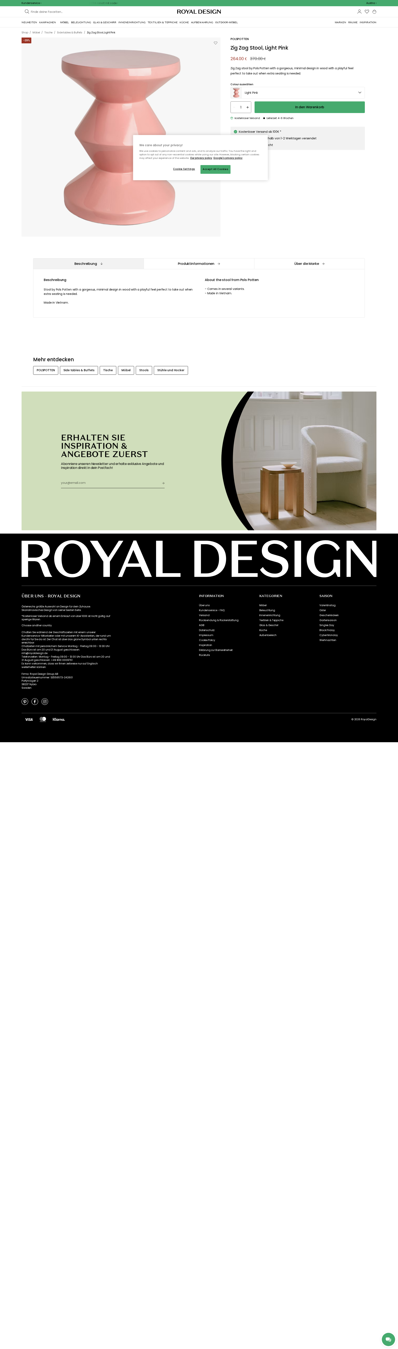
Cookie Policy (207, 640)
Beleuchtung (267, 610)
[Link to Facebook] (35, 701)
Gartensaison (327, 620)
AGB (201, 625)
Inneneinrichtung (269, 615)
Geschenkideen (329, 615)
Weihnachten (327, 640)
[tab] (88, 263)
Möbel (263, 605)
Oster (322, 610)
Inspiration (205, 645)
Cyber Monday (328, 635)
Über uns (204, 605)
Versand (204, 615)
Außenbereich (268, 635)
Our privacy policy (201, 158)
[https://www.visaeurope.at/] (29, 719)
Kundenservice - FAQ (211, 610)
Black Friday (327, 630)
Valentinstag (327, 605)
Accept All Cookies (215, 169)
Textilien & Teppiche (271, 620)
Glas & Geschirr (269, 625)
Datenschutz (207, 630)
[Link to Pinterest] (25, 701)
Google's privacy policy (228, 158)
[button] (371, 3)
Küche (263, 630)
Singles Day (326, 625)
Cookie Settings (184, 169)
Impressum (206, 635)
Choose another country (37, 625)
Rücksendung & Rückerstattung (219, 620)
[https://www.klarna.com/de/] (59, 719)
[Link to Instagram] (44, 701)
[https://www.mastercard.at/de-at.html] (42, 719)
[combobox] (371, 3)
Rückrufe (204, 655)
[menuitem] (29, 22)
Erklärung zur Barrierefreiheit (216, 650)
